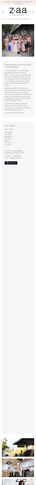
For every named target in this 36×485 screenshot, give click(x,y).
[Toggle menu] (3, 12)
